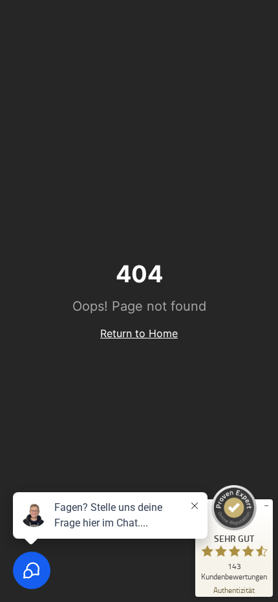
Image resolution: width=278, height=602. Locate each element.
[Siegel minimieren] (266, 505)
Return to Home (139, 333)
